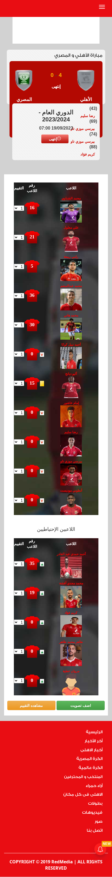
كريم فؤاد (87, 154)
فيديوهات (92, 812)
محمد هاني (71, 315)
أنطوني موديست (71, 490)
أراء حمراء (94, 785)
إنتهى (53, 139)
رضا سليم (87, 116)
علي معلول (71, 227)
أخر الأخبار (93, 741)
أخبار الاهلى (91, 750)
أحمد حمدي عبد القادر (71, 554)
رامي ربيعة (71, 257)
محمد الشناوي (71, 198)
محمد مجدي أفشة (71, 583)
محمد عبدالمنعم (71, 286)
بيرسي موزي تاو (83, 129)
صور (98, 821)
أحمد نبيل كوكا (71, 344)
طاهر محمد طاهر (71, 642)
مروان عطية (71, 671)
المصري (24, 99)
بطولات (95, 803)
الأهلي (86, 99)
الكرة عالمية (90, 767)
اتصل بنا (94, 830)
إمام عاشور (71, 403)
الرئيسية (94, 732)
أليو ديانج (71, 374)
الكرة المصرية (89, 758)
